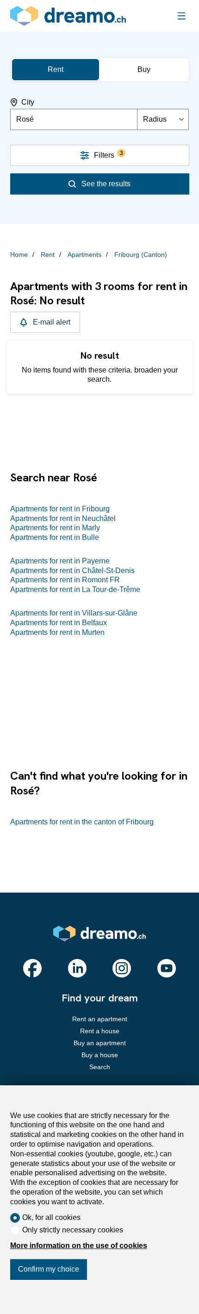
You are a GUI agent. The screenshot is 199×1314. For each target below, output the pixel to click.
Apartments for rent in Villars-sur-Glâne (73, 613)
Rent (48, 254)
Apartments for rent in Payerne (60, 561)
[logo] (68, 16)
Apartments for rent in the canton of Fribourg (82, 822)
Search (99, 1067)
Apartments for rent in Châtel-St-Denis (72, 570)
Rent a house (99, 1031)
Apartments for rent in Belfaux (58, 623)
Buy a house (99, 1055)
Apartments (84, 254)
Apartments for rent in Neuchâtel (63, 518)
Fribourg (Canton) (140, 254)
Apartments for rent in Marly (55, 528)
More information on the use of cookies (78, 1245)
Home (19, 254)
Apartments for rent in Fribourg (60, 509)
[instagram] (121, 968)
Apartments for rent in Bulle (54, 537)
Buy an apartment (100, 1043)
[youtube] (166, 968)
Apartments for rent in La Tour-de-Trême (75, 589)
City (27, 102)
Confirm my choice (48, 1269)
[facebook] (32, 968)
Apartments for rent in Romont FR (65, 580)
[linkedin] (77, 968)
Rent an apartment (99, 1019)
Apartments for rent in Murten (57, 632)
